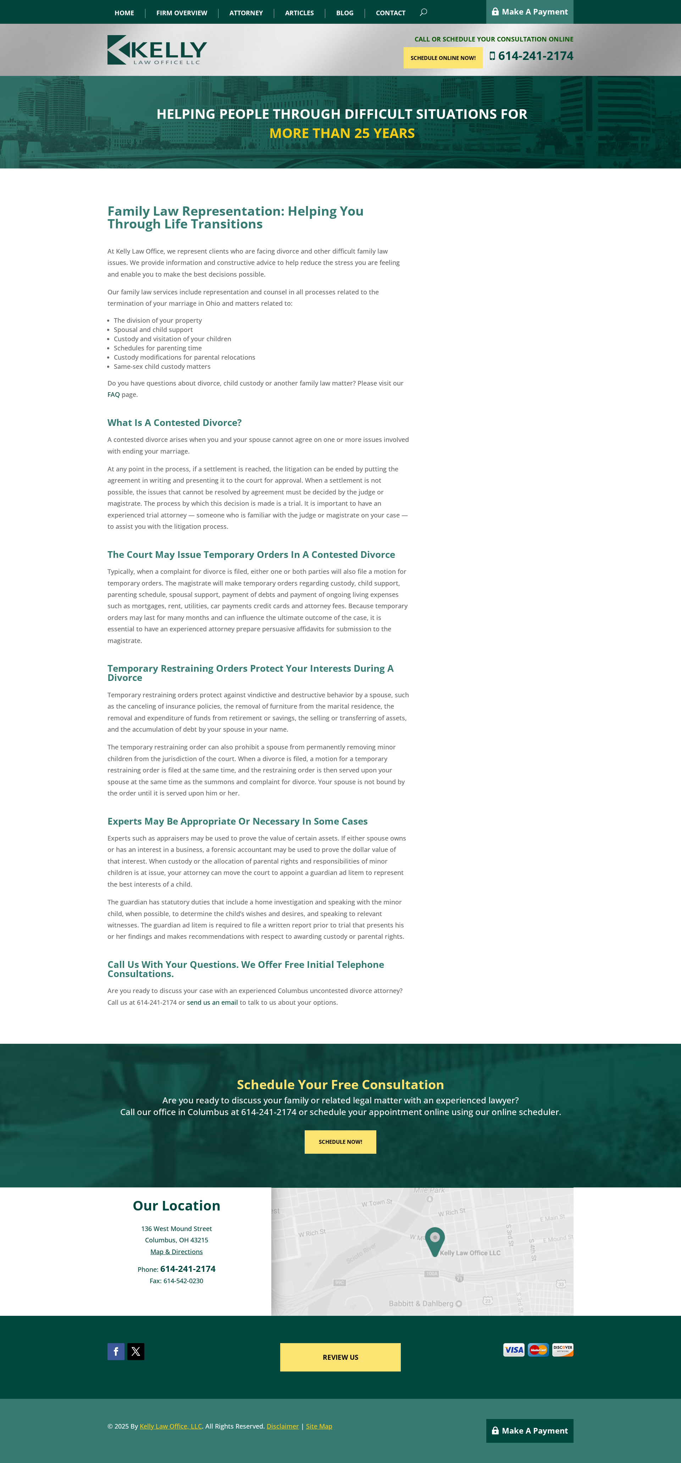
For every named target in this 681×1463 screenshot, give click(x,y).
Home (124, 13)
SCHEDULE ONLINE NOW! (443, 57)
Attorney (246, 13)
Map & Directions (176, 1251)
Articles (299, 13)
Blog (345, 13)
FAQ (113, 394)
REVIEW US (340, 1357)
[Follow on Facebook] (115, 1351)
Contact (390, 13)
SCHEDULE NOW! (340, 1141)
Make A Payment (535, 11)
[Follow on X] (135, 1351)
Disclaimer (283, 1426)
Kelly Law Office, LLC (171, 1426)
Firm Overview (181, 13)
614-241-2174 (534, 55)
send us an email (212, 1002)
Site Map (319, 1426)
